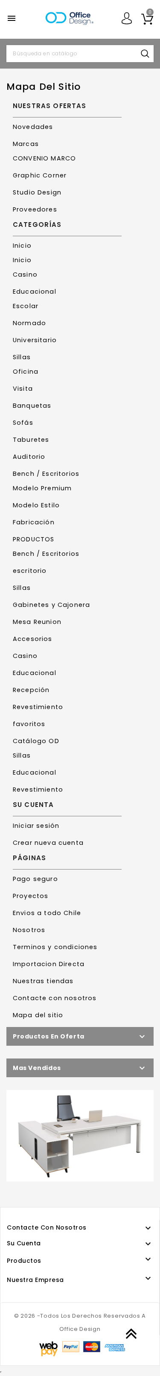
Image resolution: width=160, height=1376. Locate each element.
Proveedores (35, 209)
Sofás (23, 422)
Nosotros (29, 930)
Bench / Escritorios (46, 473)
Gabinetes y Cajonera (51, 605)
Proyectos (30, 896)
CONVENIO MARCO (44, 158)
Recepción (31, 690)
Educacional (34, 291)
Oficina (25, 371)
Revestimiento (38, 707)
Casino (25, 274)
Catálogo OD (36, 741)
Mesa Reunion (37, 622)
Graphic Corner (40, 175)
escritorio (30, 570)
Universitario (35, 340)
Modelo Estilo (36, 505)
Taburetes (31, 439)
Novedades (33, 127)
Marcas (26, 144)
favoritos (29, 724)
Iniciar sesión (36, 825)
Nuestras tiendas (43, 981)
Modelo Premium (42, 488)
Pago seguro (35, 879)
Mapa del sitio (38, 1015)
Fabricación (34, 522)
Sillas (22, 357)
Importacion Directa (48, 964)
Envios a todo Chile (47, 913)
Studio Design (37, 192)
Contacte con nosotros (54, 998)
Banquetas (32, 405)
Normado (29, 323)
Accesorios (32, 639)
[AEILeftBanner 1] (80, 1135)
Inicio (22, 245)
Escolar (25, 306)
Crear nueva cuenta (48, 842)
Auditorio (29, 456)
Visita (23, 388)
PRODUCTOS (33, 539)
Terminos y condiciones (55, 947)
